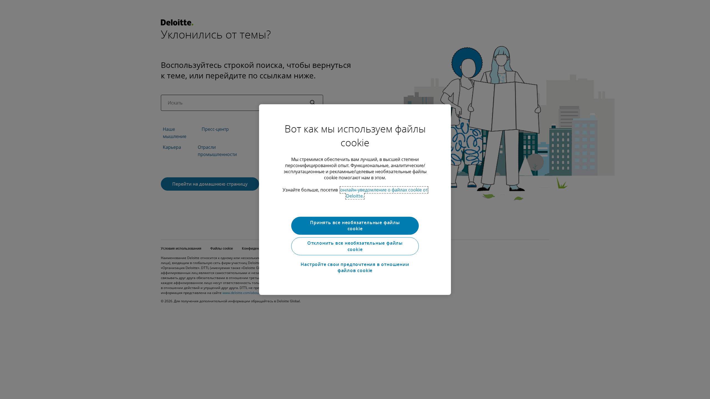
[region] (355, 199)
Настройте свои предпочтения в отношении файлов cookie (355, 267)
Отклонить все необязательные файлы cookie (355, 246)
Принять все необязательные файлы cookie (355, 225)
